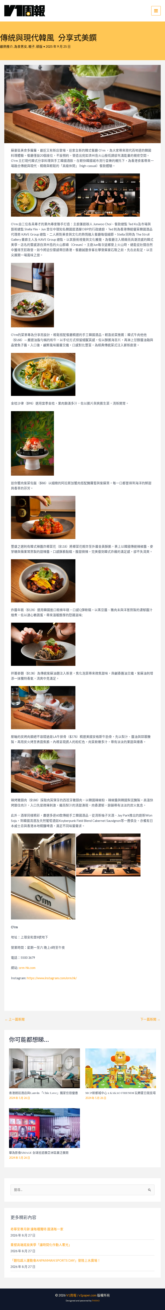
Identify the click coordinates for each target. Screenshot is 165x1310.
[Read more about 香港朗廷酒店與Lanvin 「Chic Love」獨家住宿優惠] (44, 1068)
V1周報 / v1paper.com (81, 1295)
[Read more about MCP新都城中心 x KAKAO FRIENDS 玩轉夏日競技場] (120, 1068)
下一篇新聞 (150, 1019)
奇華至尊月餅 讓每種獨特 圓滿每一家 (37, 1229)
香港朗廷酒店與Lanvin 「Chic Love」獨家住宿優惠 (43, 1093)
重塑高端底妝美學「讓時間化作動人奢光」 (41, 1245)
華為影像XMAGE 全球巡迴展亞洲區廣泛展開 (39, 1152)
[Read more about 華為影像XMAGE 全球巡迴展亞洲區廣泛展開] (44, 1127)
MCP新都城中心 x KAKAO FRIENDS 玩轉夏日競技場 (120, 1093)
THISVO (95, 1300)
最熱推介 (6, 46)
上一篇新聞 (15, 1019)
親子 (31, 46)
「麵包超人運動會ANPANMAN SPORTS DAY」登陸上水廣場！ (56, 1260)
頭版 (39, 46)
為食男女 (20, 46)
